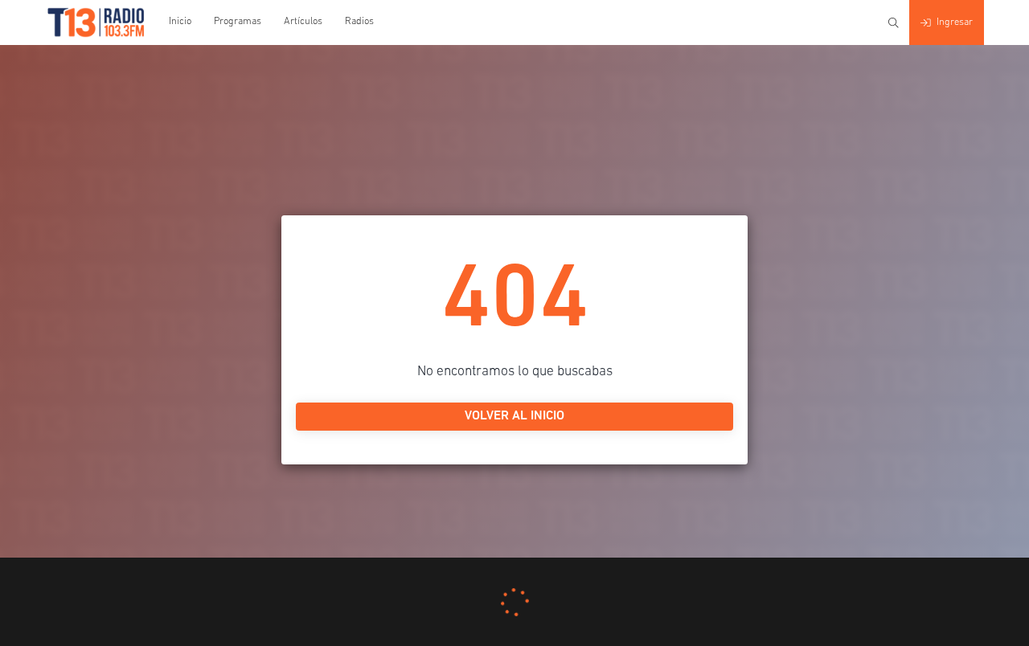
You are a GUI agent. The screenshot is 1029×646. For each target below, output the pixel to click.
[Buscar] (893, 23)
